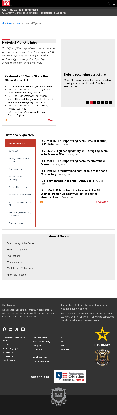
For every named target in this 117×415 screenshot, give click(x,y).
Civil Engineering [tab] (16, 169)
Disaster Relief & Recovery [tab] (16, 178)
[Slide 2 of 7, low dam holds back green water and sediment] (88, 54)
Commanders (14, 262)
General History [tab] (16, 223)
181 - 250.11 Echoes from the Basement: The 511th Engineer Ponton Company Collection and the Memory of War (72, 194)
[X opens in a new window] (17, 329)
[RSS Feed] (6, 119)
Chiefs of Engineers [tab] (18, 187)
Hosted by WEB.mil (39, 376)
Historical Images (16, 274)
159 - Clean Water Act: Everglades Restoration (30, 86)
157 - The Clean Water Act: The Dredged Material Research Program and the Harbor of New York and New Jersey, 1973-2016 (30, 99)
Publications (13, 256)
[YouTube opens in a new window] (23, 329)
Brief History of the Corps (20, 243)
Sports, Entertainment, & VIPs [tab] (20, 203)
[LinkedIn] (10, 329)
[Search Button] (107, 4)
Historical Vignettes (17, 249)
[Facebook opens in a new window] (4, 329)
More (51, 119)
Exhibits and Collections (20, 268)
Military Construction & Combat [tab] (19, 160)
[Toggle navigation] (112, 4)
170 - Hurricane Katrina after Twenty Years (67, 180)
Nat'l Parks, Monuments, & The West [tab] (20, 214)
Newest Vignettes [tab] (17, 143)
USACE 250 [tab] (13, 151)
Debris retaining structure (85, 74)
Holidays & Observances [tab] (20, 194)
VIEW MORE (102, 202)
